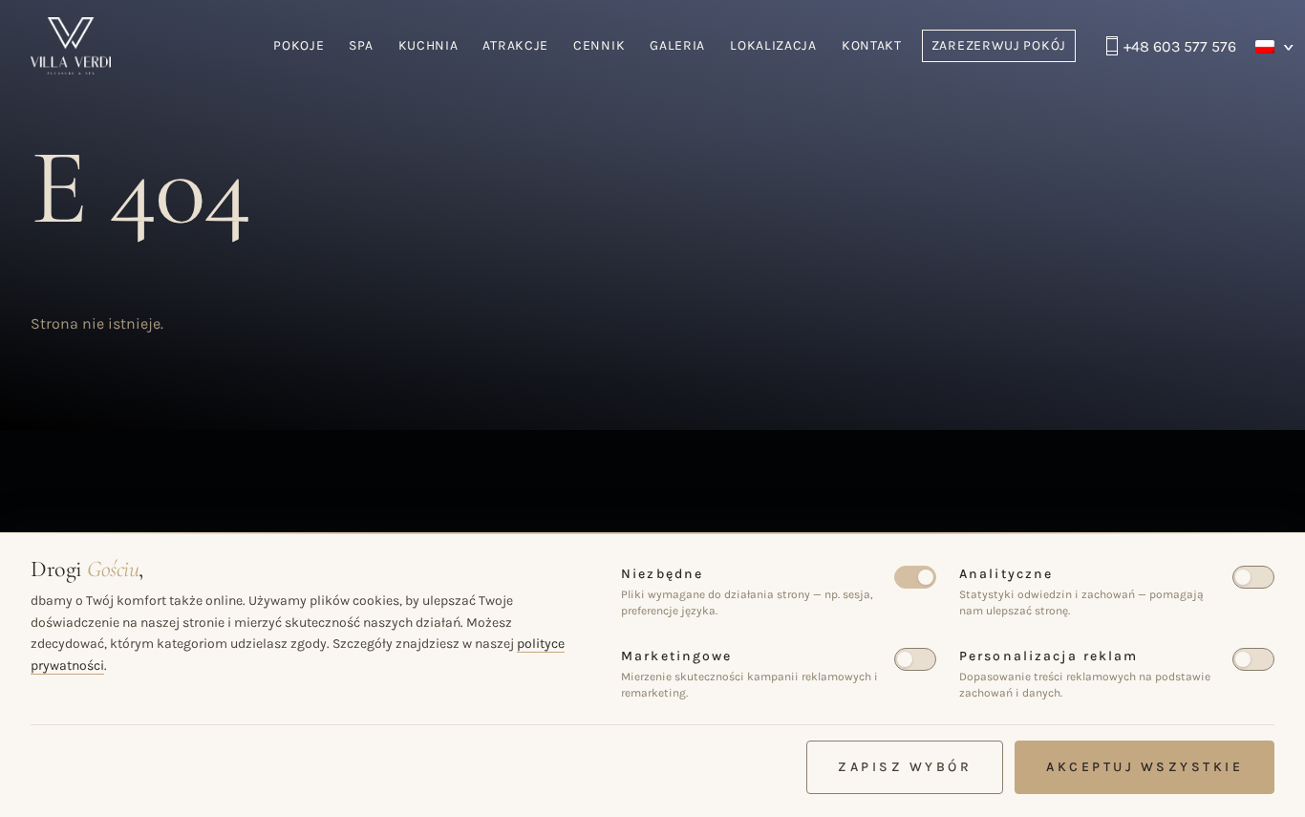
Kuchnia (428, 45)
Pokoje (298, 45)
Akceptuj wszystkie (1144, 767)
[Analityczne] (1253, 577)
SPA (361, 45)
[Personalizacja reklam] (1253, 659)
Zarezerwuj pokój (998, 45)
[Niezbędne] (915, 577)
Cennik (599, 45)
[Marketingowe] (915, 659)
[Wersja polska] (1274, 46)
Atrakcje (515, 45)
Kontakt (872, 45)
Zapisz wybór (905, 767)
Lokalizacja (773, 45)
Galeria (677, 45)
